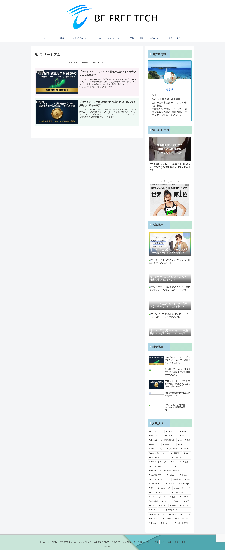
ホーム (42, 542)
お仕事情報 (52, 542)
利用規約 (127, 542)
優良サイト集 (179, 542)
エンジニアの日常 (101, 542)
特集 (156, 542)
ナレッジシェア (85, 542)
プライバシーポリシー (142, 542)
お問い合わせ (166, 542)
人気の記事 (116, 542)
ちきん (170, 89)
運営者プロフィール (68, 542)
